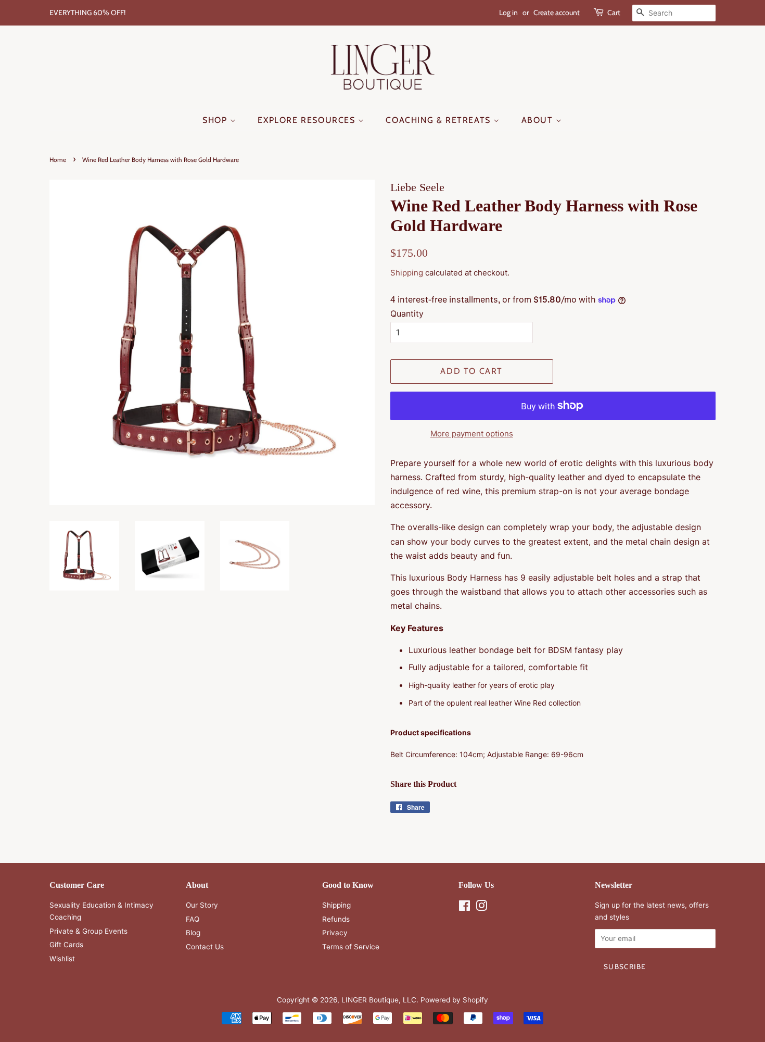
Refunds (336, 919)
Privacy (335, 932)
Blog (193, 932)
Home (57, 160)
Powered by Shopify (454, 1000)
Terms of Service (350, 947)
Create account (556, 12)
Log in (508, 12)
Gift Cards (66, 944)
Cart (613, 12)
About (538, 120)
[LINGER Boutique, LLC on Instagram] (481, 907)
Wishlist (62, 959)
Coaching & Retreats (439, 120)
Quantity (407, 313)
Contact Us (205, 947)
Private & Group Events (88, 931)
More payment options (471, 433)
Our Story (202, 905)
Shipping (406, 273)
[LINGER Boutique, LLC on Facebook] (464, 907)
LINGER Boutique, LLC (378, 1000)
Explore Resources (308, 120)
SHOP (216, 120)
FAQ (192, 919)
